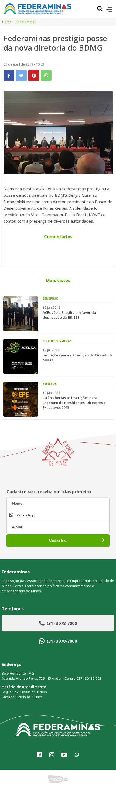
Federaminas (26, 21)
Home (7, 21)
